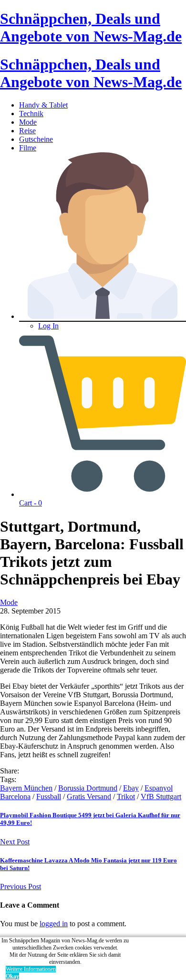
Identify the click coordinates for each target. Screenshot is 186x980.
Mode (28, 122)
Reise (27, 131)
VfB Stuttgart (161, 796)
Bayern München (26, 788)
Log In (48, 326)
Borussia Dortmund (87, 788)
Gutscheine (36, 139)
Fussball (48, 796)
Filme (27, 148)
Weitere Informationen (31, 969)
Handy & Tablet (43, 105)
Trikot (126, 796)
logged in (54, 924)
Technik (31, 113)
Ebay (131, 788)
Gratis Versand (89, 796)
